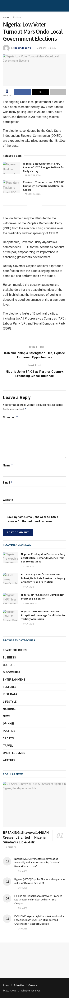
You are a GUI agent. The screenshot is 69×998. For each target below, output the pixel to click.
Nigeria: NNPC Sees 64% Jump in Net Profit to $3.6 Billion (42, 596)
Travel (8, 745)
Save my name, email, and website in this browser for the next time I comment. (32, 519)
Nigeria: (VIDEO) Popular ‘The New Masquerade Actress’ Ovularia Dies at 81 (39, 881)
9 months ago (30, 604)
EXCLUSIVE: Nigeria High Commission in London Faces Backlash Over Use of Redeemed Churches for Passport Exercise (39, 919)
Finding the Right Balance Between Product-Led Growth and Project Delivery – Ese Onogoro (38, 899)
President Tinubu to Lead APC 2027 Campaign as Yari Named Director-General (43, 185)
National (9, 709)
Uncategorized (14, 753)
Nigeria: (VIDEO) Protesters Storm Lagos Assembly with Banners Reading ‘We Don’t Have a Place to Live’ (37, 862)
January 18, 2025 (46, 47)
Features (9, 686)
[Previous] (31, 205)
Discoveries (11, 672)
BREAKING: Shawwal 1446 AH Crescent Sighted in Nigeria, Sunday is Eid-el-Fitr (26, 837)
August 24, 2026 (32, 175)
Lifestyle (9, 701)
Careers (32, 985)
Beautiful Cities (15, 650)
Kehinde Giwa (22, 47)
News (6, 716)
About (6, 985)
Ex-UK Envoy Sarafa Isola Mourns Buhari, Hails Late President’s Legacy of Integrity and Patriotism (43, 578)
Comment (10, 417)
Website (8, 499)
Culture (9, 665)
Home (6, 17)
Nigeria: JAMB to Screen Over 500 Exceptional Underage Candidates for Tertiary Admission (43, 615)
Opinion (8, 723)
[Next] (38, 205)
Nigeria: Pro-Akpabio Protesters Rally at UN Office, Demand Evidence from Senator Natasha (43, 557)
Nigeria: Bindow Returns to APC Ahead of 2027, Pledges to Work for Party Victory (43, 167)
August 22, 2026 (32, 194)
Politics (17, 17)
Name (8, 465)
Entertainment (14, 679)
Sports (8, 738)
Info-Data (10, 694)
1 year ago (28, 567)
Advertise (19, 985)
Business (9, 657)
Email (7, 482)
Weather (9, 760)
